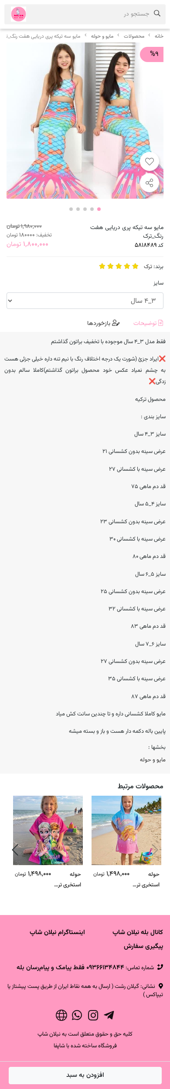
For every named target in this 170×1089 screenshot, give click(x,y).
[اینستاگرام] (93, 1016)
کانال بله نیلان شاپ (137, 933)
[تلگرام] (109, 1016)
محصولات (134, 36)
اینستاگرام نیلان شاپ (57, 933)
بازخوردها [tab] (99, 323)
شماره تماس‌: (85, 968)
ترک (148, 266)
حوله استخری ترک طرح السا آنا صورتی (67, 879)
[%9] (85, 120)
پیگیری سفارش (143, 946)
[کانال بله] (61, 1016)
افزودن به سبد (85, 1075)
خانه (159, 36)
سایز (158, 283)
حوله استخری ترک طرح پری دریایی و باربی (146, 879)
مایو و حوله (102, 36)
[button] (155, 849)
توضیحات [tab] (145, 323)
